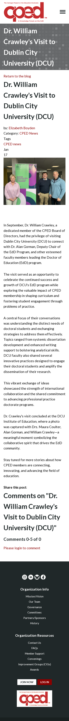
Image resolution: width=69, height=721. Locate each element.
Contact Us (34, 642)
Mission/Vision (35, 596)
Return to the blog (17, 76)
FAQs (34, 648)
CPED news (12, 144)
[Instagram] (24, 577)
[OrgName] (25, 12)
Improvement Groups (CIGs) (34, 664)
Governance (34, 607)
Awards (34, 669)
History (34, 623)
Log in (44, 682)
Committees (34, 612)
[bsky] (36, 577)
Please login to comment (22, 548)
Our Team (34, 601)
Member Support (34, 653)
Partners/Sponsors (34, 617)
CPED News (28, 133)
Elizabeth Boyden (22, 128)
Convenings (35, 658)
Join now (26, 682)
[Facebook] (43, 577)
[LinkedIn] (30, 577)
